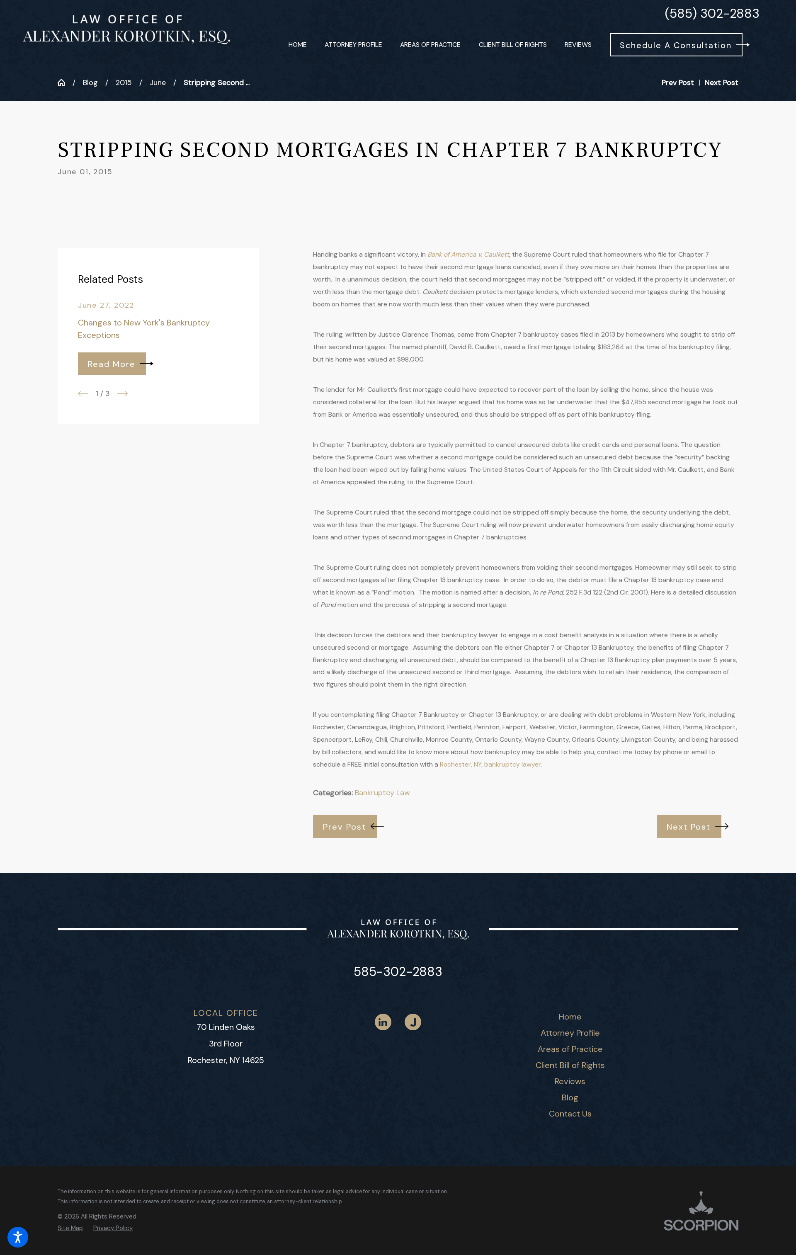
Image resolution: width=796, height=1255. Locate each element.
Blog (90, 82)
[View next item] (122, 393)
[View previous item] (83, 393)
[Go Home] (65, 82)
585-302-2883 (398, 972)
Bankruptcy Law (382, 793)
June (158, 82)
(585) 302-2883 (712, 13)
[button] (17, 1237)
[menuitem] (298, 45)
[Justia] (413, 1022)
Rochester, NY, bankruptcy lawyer (490, 764)
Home (570, 1016)
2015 (124, 82)
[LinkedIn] (383, 1022)
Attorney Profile (570, 1032)
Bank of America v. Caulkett (468, 254)
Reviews (570, 1081)
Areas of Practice (570, 1049)
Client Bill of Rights (570, 1065)
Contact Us (570, 1113)
